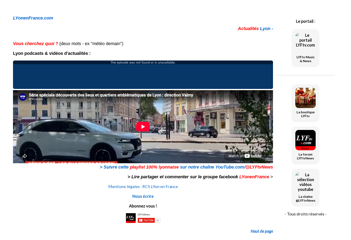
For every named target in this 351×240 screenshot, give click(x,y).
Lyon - (255, 28)
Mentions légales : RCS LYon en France (143, 186)
